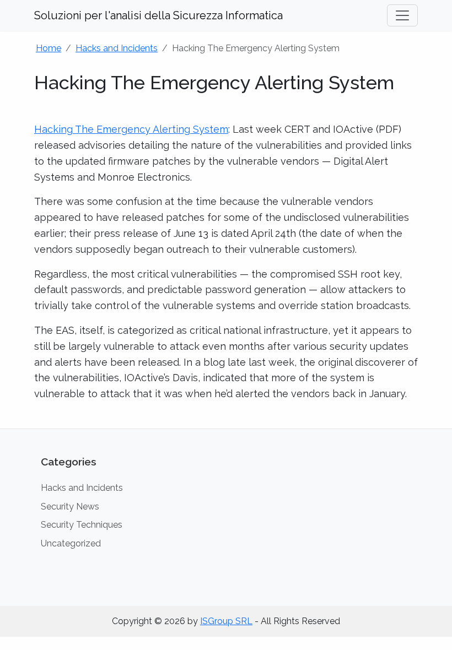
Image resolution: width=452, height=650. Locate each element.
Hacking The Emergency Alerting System (131, 129)
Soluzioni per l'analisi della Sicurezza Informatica (158, 15)
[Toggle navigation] (402, 15)
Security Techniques (81, 524)
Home (48, 48)
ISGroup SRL (226, 621)
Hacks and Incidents (117, 48)
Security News (70, 506)
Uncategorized (71, 543)
